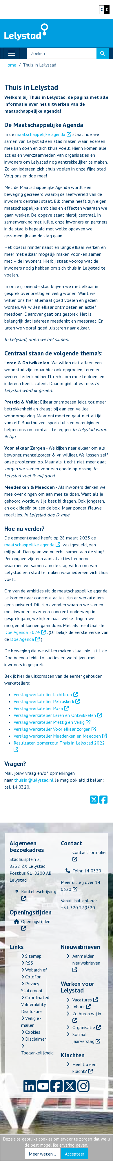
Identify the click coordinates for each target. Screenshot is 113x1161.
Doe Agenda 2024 (22, 632)
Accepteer (74, 1154)
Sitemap (32, 956)
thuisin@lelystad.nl (33, 780)
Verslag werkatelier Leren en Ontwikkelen (55, 715)
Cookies (32, 1032)
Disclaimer (35, 1039)
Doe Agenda (22, 639)
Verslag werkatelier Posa (38, 708)
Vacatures (82, 1000)
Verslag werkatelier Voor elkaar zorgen (52, 729)
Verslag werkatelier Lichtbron (43, 694)
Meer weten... (42, 1154)
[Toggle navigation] (11, 53)
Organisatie (83, 1027)
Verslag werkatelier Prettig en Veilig (49, 722)
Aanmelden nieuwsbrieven (86, 959)
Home (10, 65)
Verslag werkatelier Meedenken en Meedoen (57, 736)
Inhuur (78, 1007)
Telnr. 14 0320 (86, 871)
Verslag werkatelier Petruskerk (44, 701)
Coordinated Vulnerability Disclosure (35, 1004)
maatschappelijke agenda (40, 134)
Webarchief (35, 970)
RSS (28, 963)
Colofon (32, 977)
